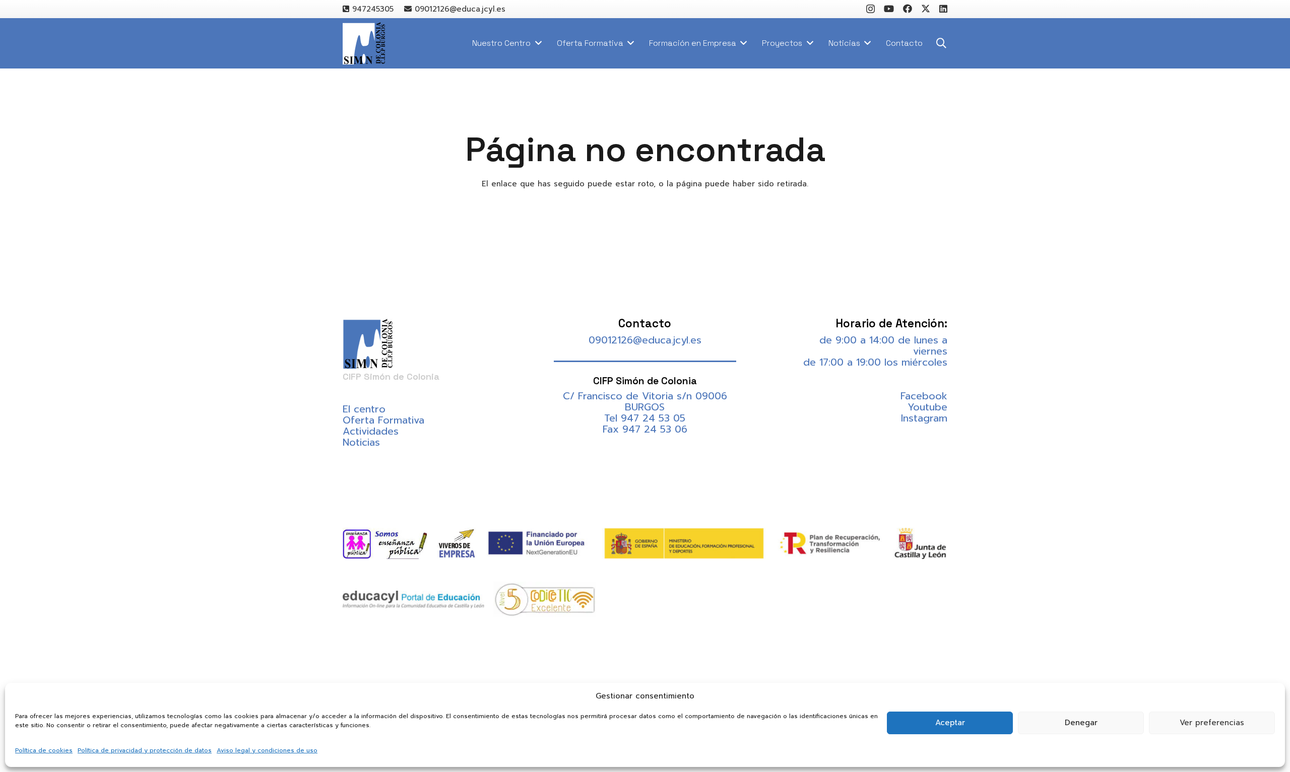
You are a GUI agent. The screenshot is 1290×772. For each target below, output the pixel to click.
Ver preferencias (1212, 722)
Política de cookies (44, 750)
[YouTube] (889, 8)
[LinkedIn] (943, 8)
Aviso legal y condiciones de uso (267, 750)
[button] (941, 43)
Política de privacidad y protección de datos (145, 750)
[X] (925, 8)
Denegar (1081, 722)
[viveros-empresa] (457, 543)
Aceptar (950, 722)
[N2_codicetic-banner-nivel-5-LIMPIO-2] (544, 599)
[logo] (364, 43)
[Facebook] (907, 8)
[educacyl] (413, 599)
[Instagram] (870, 9)
